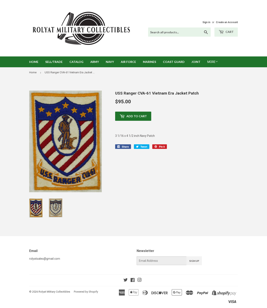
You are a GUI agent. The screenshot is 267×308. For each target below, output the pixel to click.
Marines (149, 62)
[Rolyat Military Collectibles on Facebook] (132, 280)
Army (94, 62)
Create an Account (227, 22)
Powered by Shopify (86, 291)
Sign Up (194, 260)
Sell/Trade (54, 62)
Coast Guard (174, 62)
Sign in (206, 22)
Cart (229, 32)
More (211, 62)
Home (33, 62)
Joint (195, 62)
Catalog (76, 62)
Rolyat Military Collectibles (54, 291)
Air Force (128, 62)
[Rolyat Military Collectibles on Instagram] (139, 280)
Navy (110, 62)
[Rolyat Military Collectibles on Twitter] (125, 280)
